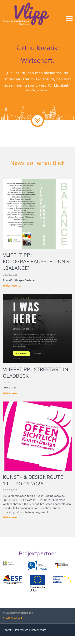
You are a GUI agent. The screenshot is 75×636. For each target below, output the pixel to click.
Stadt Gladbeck (13, 618)
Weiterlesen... (12, 285)
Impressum (21, 629)
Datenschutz (38, 629)
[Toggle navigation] (69, 18)
